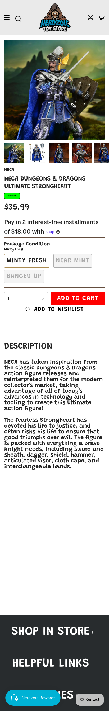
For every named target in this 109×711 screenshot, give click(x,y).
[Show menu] (7, 17)
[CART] (101, 17)
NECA (9, 170)
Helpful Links (50, 664)
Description (28, 347)
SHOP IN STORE (50, 632)
